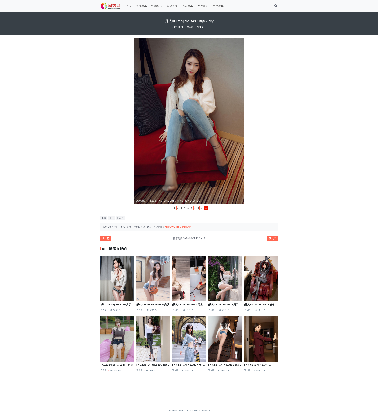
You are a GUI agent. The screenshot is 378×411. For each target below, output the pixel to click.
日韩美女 (172, 5)
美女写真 (141, 5)
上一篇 (105, 238)
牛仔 (112, 217)
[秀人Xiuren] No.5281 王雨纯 (116, 364)
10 (206, 208)
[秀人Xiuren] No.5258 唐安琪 (152, 304)
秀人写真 (187, 5)
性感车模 (156, 5)
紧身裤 (120, 217)
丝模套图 (203, 5)
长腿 (104, 217)
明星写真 (218, 5)
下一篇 (272, 238)
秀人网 (190, 27)
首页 (128, 5)
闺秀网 (188, 226)
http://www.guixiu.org (175, 226)
